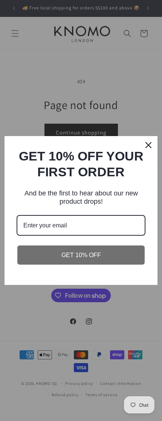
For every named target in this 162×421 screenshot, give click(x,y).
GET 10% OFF (81, 255)
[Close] (148, 145)
